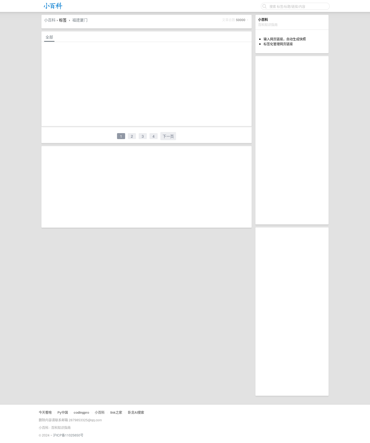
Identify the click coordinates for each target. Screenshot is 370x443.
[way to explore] (53, 8)
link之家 (116, 412)
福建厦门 (79, 20)
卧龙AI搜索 (136, 412)
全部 (49, 37)
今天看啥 (45, 412)
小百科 (50, 20)
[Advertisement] (292, 140)
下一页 (168, 136)
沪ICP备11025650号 (68, 435)
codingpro (81, 412)
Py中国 (62, 412)
